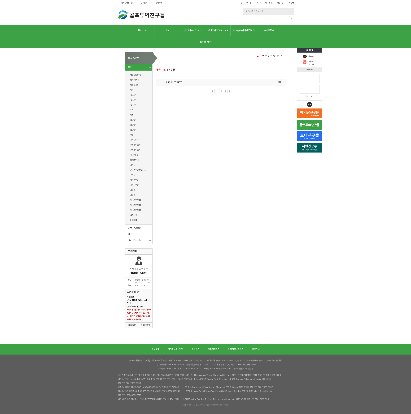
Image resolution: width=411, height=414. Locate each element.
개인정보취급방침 (175, 349)
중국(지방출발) (134, 227)
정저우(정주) (134, 140)
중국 (130, 67)
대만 (130, 234)
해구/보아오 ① (135, 200)
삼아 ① (133, 190)
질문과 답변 (132, 325)
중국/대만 (142, 30)
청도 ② (133, 100)
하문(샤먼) (134, 180)
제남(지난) (134, 155)
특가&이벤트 (205, 42)
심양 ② (133, 125)
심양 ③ (133, 130)
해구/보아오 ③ (135, 210)
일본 (168, 30)
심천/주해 (133, 215)
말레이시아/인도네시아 (218, 30)
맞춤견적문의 (145, 325)
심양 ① (133, 120)
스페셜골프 (269, 30)
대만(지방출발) (134, 240)
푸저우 (132, 175)
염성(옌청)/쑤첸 (135, 74)
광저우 (132, 165)
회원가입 (280, 3)
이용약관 (195, 349)
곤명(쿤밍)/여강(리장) (137, 170)
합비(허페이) (134, 79)
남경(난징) (134, 84)
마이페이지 (269, 3)
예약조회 (258, 3)
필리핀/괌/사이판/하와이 (243, 30)
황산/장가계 (134, 160)
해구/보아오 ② (135, 205)
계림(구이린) (134, 185)
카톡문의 (311, 56)
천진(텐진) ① (135, 145)
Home (263, 56)
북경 (131, 135)
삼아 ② (133, 195)
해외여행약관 (213, 349)
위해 (131, 109)
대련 (131, 115)
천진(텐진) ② (135, 150)
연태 (131, 90)
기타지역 (133, 220)
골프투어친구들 (127, 3)
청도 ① (133, 95)
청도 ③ (133, 105)
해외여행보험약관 (235, 349)
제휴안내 (256, 349)
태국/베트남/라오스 (192, 30)
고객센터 (290, 3)
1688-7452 (312, 63)
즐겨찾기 (144, 3)
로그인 (248, 3)
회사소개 (155, 349)
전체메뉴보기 (160, 3)
